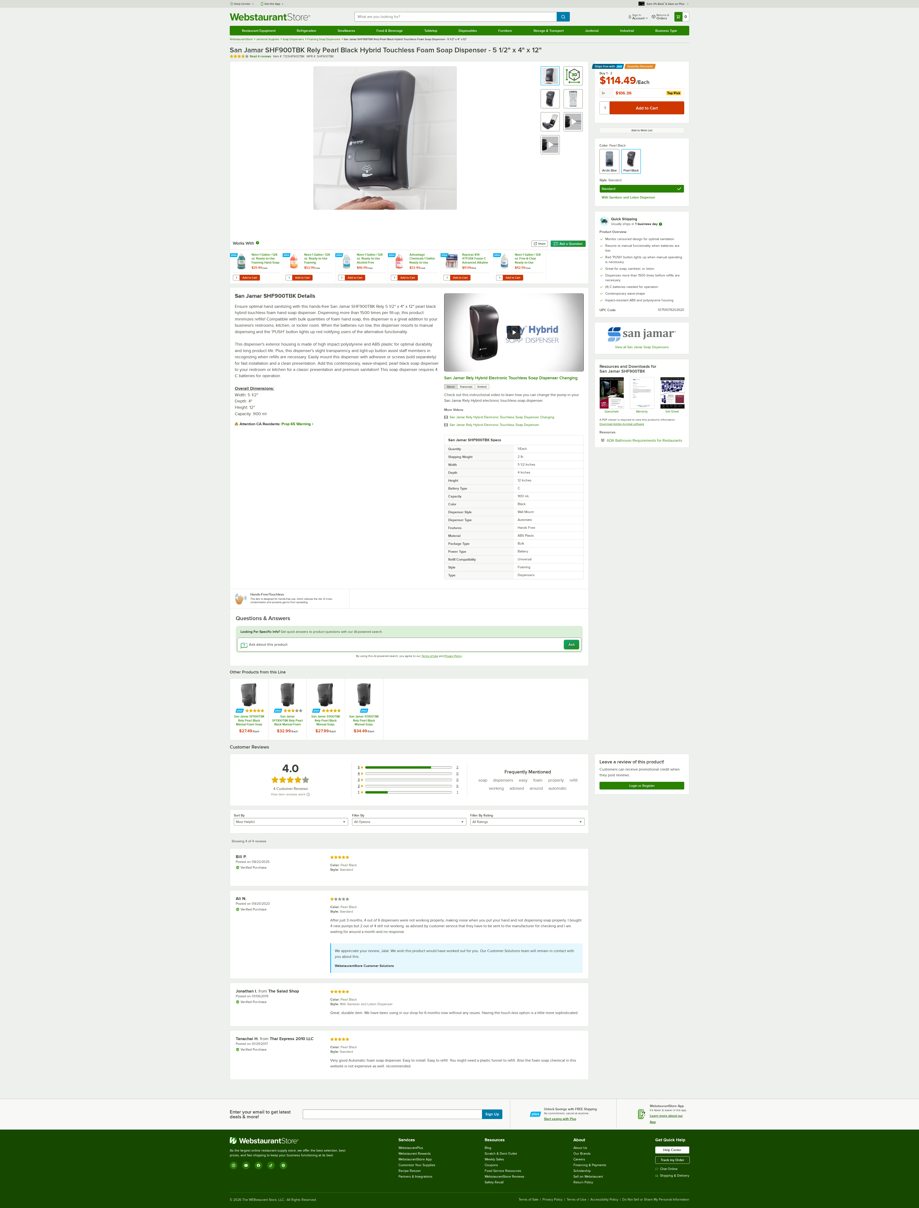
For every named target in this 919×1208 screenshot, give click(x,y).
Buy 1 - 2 (606, 73)
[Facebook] (258, 1165)
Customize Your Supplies (416, 1165)
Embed (482, 386)
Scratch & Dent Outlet (501, 1153)
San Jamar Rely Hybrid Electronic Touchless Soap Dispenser (494, 425)
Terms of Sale (528, 1199)
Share (542, 243)
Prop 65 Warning (296, 424)
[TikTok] (271, 1165)
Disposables (468, 31)
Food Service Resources (503, 1171)
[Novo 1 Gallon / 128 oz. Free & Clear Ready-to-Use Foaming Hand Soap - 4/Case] (519, 267)
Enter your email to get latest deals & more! (260, 1114)
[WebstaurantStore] (289, 1140)
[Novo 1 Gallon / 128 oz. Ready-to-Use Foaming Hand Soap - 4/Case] (256, 267)
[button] (550, 75)
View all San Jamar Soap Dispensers (642, 347)
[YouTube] (246, 1165)
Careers (579, 1159)
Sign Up (492, 1114)
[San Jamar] (642, 334)
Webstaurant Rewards (414, 1153)
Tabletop (430, 31)
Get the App (272, 4)
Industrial (627, 31)
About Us (580, 1148)
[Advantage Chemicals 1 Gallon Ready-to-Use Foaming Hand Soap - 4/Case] (414, 267)
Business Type (666, 31)
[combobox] (455, 17)
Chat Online (669, 1169)
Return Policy (583, 1182)
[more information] (660, 224)
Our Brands (582, 1153)
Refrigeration (306, 31)
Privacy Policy (453, 656)
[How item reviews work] (308, 794)
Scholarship (582, 1171)
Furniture (505, 31)
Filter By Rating (481, 815)
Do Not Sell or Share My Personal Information (655, 1199)
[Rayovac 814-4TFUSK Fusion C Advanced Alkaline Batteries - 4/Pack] (467, 267)
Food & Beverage (389, 31)
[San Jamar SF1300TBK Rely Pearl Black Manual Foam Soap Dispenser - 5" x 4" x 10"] (287, 709)
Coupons (491, 1165)
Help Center (242, 4)
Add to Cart (249, 277)
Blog (488, 1148)
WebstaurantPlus (410, 1148)
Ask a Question (571, 244)
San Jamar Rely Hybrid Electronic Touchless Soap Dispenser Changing (510, 377)
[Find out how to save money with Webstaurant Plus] (234, 255)
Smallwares (346, 31)
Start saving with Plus (560, 1119)
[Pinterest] (283, 1165)
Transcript (466, 386)
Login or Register (642, 786)
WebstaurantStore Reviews (504, 1176)
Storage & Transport (548, 31)
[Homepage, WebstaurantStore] (270, 17)
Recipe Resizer (409, 1171)
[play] (514, 332)
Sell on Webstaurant (588, 1176)
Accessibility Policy (604, 1199)
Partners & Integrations (415, 1176)
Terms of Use (429, 656)
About (451, 386)
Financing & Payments (589, 1165)
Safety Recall (494, 1182)
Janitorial (592, 31)
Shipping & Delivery (674, 1175)
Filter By (358, 815)
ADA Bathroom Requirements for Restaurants (645, 440)
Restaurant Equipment (258, 31)
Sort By (239, 815)
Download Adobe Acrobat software (622, 424)
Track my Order (672, 1160)
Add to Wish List (641, 130)
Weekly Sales (494, 1159)
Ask (571, 644)
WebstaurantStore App (415, 1159)
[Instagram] (233, 1165)
